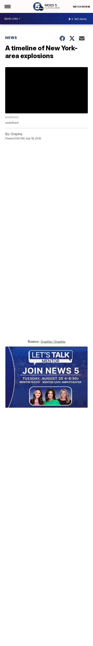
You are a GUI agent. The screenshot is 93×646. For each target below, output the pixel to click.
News (11, 37)
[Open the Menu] (7, 6)
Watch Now (80, 6)
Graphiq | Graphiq (53, 341)
